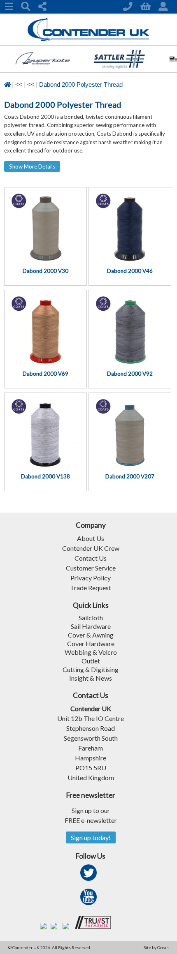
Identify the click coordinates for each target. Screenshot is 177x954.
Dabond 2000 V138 (45, 476)
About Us (90, 538)
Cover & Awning (91, 635)
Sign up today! (91, 837)
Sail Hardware (91, 626)
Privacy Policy (90, 578)
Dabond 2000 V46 (130, 271)
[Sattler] (119, 69)
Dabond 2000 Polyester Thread (81, 84)
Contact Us (91, 558)
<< (19, 84)
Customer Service (91, 568)
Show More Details (32, 166)
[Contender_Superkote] (42, 69)
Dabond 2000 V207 (129, 476)
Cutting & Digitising (91, 669)
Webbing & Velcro (91, 652)
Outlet (91, 661)
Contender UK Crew (90, 548)
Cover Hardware (90, 643)
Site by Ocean (156, 947)
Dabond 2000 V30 (45, 271)
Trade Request (90, 587)
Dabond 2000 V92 (130, 373)
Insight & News (90, 678)
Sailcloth (91, 617)
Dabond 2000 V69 (45, 373)
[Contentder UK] (89, 38)
